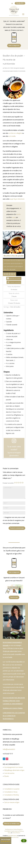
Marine (5, 68)
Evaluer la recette (14, 282)
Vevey (9, 832)
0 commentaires (22, 71)
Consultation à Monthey (11, 795)
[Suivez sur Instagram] (7, 759)
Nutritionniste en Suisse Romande (13, 829)
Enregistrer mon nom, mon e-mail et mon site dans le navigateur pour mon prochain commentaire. (14, 520)
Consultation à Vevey (10, 792)
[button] (5, 274)
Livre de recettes (9, 773)
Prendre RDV (20, 3)
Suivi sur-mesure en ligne (11, 802)
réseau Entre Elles (14, 837)
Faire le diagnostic (14, 45)
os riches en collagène (15, 133)
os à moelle (12, 136)
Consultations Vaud (9, 831)
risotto (18, 214)
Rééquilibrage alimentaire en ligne (14, 770)
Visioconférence (16, 832)
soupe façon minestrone (17, 199)
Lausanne (16, 831)
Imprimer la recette (15, 278)
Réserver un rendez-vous (11, 823)
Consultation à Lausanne (11, 789)
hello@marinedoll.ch (9, 749)
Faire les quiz (14, 597)
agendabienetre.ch (12, 835)
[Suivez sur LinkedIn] (4, 759)
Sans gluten (16, 68)
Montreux (21, 831)
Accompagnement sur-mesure (13, 767)
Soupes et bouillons (13, 71)
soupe (14, 217)
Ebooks (6, 776)
